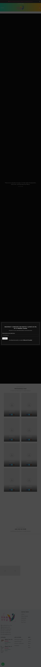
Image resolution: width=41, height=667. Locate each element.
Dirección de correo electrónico (8, 333)
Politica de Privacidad (27, 340)
